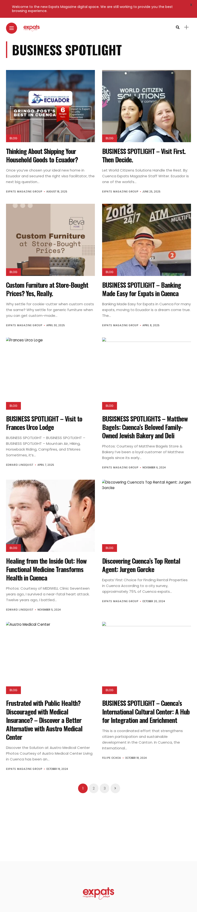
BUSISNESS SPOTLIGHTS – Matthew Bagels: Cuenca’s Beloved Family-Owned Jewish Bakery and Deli (145, 427)
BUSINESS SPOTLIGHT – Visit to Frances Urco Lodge (44, 423)
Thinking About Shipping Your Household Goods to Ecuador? (42, 155)
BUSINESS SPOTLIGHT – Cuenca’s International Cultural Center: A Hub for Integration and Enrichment (146, 711)
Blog (13, 138)
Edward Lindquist (19, 465)
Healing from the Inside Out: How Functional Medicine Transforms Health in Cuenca (46, 569)
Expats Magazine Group (24, 191)
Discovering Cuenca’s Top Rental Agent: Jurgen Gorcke (141, 565)
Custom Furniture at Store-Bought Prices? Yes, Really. (47, 289)
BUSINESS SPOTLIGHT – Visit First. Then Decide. (144, 155)
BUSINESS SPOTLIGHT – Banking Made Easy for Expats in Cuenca (141, 289)
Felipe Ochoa (111, 758)
